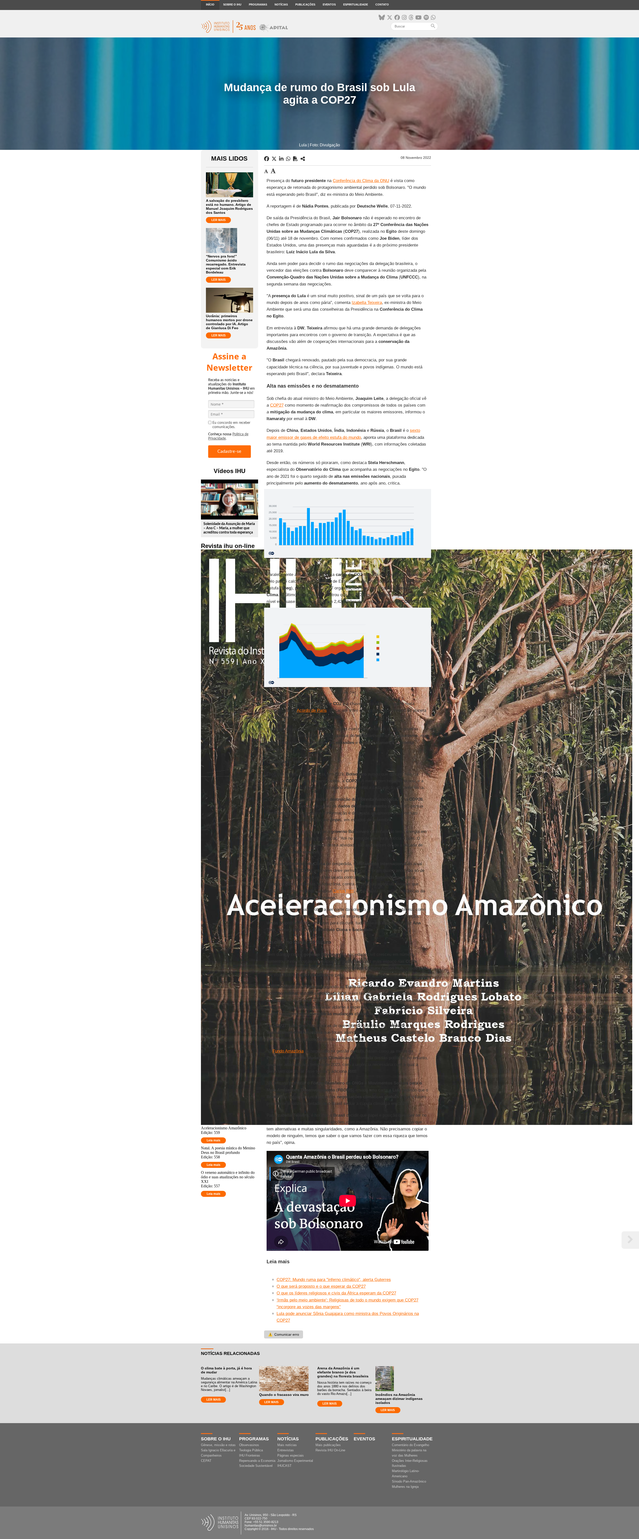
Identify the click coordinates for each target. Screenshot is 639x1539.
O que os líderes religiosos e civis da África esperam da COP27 (336, 1293)
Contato (382, 4)
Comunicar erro (283, 1334)
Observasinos (249, 1445)
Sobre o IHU (232, 4)
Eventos (329, 4)
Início (210, 4)
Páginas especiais (290, 1455)
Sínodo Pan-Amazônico (409, 1481)
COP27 (277, 405)
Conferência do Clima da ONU (361, 180)
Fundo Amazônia (288, 1051)
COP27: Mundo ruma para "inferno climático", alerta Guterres (334, 1279)
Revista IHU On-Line (330, 1450)
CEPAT (206, 1461)
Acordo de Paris (312, 710)
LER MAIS (218, 220)
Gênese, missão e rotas (218, 1445)
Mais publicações (328, 1445)
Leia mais (213, 1140)
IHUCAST (284, 1466)
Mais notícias (287, 1445)
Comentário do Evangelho (410, 1445)
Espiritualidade (355, 4)
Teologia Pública (251, 1450)
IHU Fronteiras (249, 1455)
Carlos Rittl (343, 891)
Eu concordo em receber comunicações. (231, 425)
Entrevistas (285, 1450)
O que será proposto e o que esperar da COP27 (321, 1286)
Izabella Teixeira (367, 302)
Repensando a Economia (257, 1461)
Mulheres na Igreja (405, 1487)
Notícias (281, 4)
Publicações (305, 4)
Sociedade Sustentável (256, 1466)
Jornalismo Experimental (295, 1461)
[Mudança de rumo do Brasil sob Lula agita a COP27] (303, 159)
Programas (258, 4)
